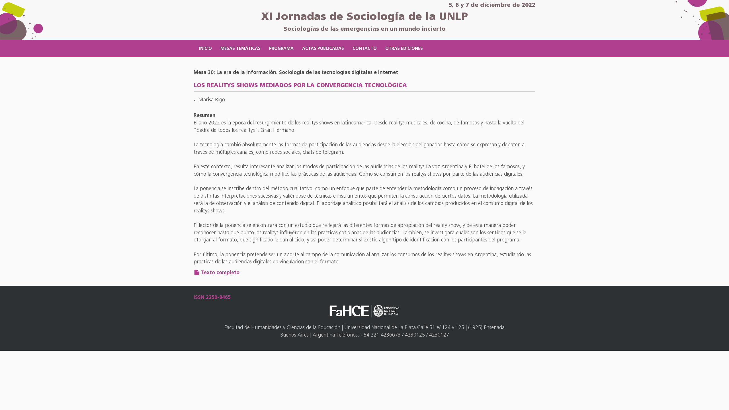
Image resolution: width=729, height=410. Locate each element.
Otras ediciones (404, 49)
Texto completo (220, 273)
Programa (281, 49)
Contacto (365, 49)
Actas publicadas (323, 49)
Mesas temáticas (240, 49)
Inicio (205, 49)
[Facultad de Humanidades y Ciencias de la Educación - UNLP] (364, 311)
